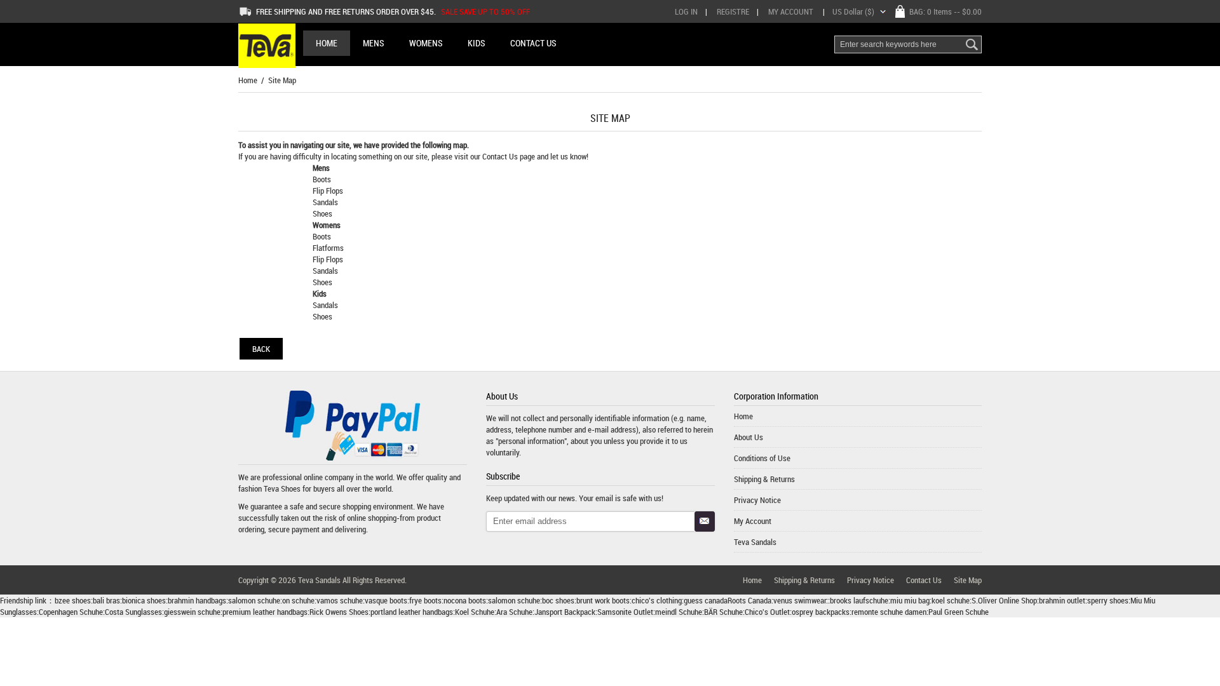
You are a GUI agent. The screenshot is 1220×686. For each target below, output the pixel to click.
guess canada (706, 600)
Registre (733, 11)
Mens (321, 167)
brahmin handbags (197, 600)
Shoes (322, 213)
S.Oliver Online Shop (1004, 600)
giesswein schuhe (192, 611)
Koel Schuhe (474, 611)
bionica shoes (144, 600)
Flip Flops (328, 190)
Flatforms (328, 247)
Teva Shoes (282, 488)
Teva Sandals (755, 542)
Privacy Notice (757, 500)
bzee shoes (73, 600)
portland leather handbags (411, 611)
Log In (686, 11)
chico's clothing (657, 600)
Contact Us (501, 156)
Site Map (968, 580)
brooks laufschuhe (859, 600)
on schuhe (298, 600)
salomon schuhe (254, 600)
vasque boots (386, 600)
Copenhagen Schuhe (71, 611)
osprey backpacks (821, 611)
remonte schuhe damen (888, 611)
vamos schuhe (339, 600)
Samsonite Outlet (625, 611)
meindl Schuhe (678, 611)
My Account (790, 11)
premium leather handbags (265, 611)
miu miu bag (910, 600)
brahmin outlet (1062, 600)
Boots (322, 179)
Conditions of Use (762, 458)
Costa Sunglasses (133, 611)
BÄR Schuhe (723, 611)
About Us (748, 437)
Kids (320, 293)
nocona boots (465, 600)
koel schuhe (951, 600)
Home (326, 43)
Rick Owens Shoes (339, 611)
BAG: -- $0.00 (945, 11)
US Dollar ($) (853, 11)
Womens (327, 225)
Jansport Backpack (564, 611)
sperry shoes (1107, 600)
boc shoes (558, 600)
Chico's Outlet (767, 611)
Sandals (325, 202)
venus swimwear (799, 600)
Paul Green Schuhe (958, 611)
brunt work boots (603, 600)
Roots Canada (749, 600)
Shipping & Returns (764, 479)
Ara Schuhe (514, 611)
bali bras (106, 600)
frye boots (425, 600)
